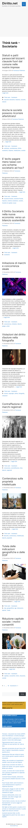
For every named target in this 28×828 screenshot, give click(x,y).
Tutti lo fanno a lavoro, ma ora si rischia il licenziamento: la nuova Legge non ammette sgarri (14, 802)
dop (5, 608)
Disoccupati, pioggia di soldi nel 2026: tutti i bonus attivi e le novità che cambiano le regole (13, 790)
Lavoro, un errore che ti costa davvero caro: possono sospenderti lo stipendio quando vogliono (13, 772)
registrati (9, 470)
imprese (17, 99)
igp (15, 608)
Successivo (14, 685)
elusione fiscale (8, 198)
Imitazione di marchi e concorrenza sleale (14, 265)
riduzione (22, 676)
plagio (4, 326)
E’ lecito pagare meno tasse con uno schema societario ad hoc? (13, 163)
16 (8, 685)
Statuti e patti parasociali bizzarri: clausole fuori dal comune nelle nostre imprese (13, 61)
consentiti (12, 676)
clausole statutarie (9, 99)
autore (6, 393)
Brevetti (6, 535)
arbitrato (6, 148)
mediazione (17, 150)
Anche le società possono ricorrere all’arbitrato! (12, 113)
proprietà (9, 538)
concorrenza (7, 324)
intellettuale (20, 535)
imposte (4, 200)
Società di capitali (7, 203)
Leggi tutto (5, 93)
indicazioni (20, 608)
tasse (14, 203)
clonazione (7, 468)
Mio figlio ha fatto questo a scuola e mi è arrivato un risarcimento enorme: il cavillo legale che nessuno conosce (14, 808)
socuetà (23, 99)
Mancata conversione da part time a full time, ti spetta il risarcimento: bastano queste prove (13, 750)
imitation (14, 324)
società (23, 150)
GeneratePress (14, 825)
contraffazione (15, 468)
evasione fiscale (18, 198)
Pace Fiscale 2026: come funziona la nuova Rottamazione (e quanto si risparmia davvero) (12, 784)
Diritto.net (10, 3)
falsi (21, 468)
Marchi (19, 324)
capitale (6, 676)
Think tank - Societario (10, 97)
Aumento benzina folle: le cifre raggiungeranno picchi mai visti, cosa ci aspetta (13, 814)
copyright (11, 393)
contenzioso (12, 535)
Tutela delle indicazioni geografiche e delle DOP (13, 551)
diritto (16, 393)
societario (7, 254)
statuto (4, 101)
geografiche (10, 608)
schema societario (12, 200)
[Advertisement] (14, 23)
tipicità (4, 610)
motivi (17, 676)
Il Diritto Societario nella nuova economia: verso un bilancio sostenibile (13, 216)
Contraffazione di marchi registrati (12, 405)
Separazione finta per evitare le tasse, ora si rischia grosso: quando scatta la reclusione (13, 756)
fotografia (21, 393)
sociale (4, 678)
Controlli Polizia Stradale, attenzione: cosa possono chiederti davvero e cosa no (13, 778)
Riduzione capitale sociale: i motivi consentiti (13, 621)
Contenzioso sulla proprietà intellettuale (12, 481)
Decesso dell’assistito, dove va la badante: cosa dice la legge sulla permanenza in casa (11, 796)
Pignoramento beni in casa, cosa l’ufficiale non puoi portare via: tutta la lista (13, 744)
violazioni (4, 395)
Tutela (8, 610)
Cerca (22, 694)
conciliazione (13, 148)
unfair (8, 326)
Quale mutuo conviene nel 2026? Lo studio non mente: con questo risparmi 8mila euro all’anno (13, 766)
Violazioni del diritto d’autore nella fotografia (13, 337)
